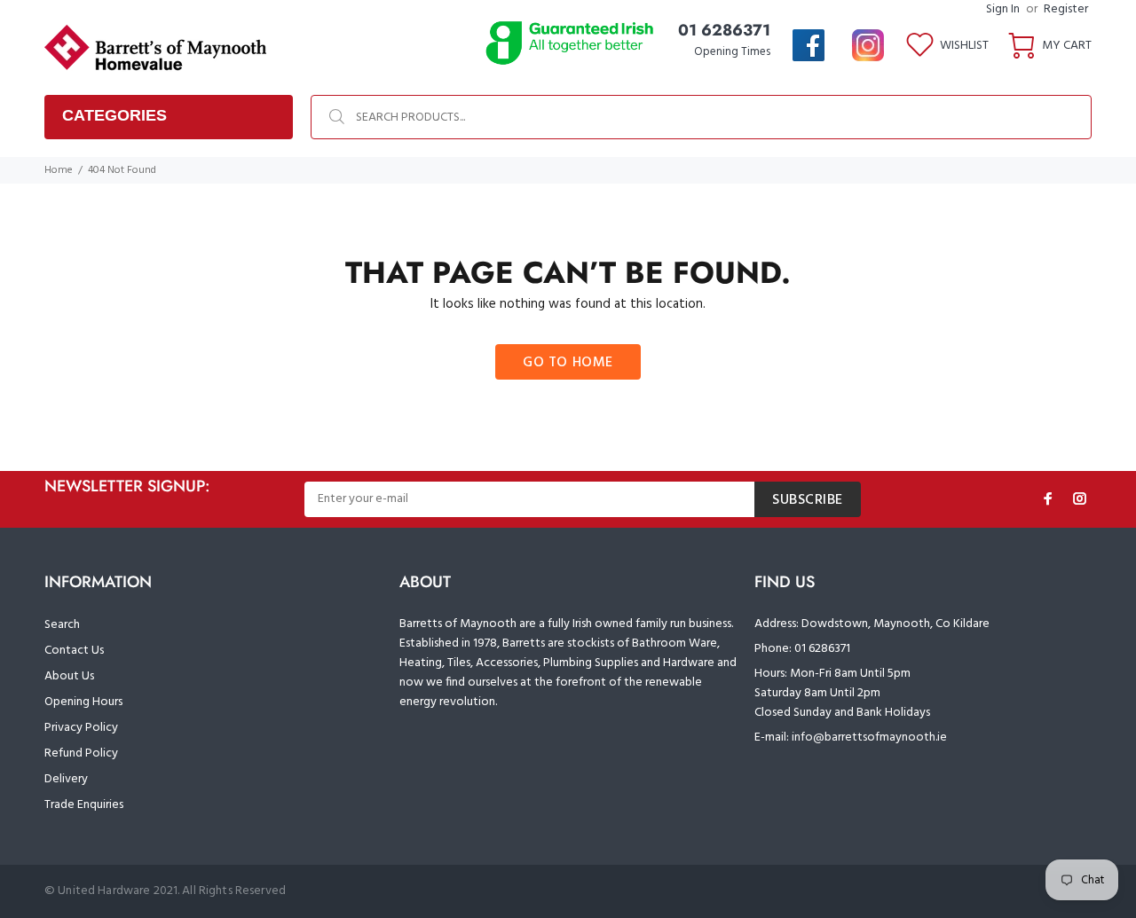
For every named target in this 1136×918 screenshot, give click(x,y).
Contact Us (74, 650)
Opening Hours (83, 702)
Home (58, 170)
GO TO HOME (568, 362)
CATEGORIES (114, 115)
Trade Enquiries (83, 805)
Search (62, 625)
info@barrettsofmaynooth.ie (869, 737)
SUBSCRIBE (807, 500)
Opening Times (732, 52)
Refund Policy (81, 753)
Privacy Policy (81, 728)
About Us (69, 676)
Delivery (66, 779)
